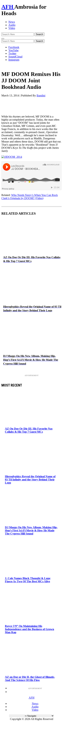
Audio (11, 24)
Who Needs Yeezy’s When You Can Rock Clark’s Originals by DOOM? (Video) (29, 197)
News (11, 21)
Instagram (13, 59)
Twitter (12, 53)
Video (11, 28)
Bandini (41, 95)
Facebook (13, 47)
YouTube (13, 50)
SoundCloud (15, 56)
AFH (7, 7)
